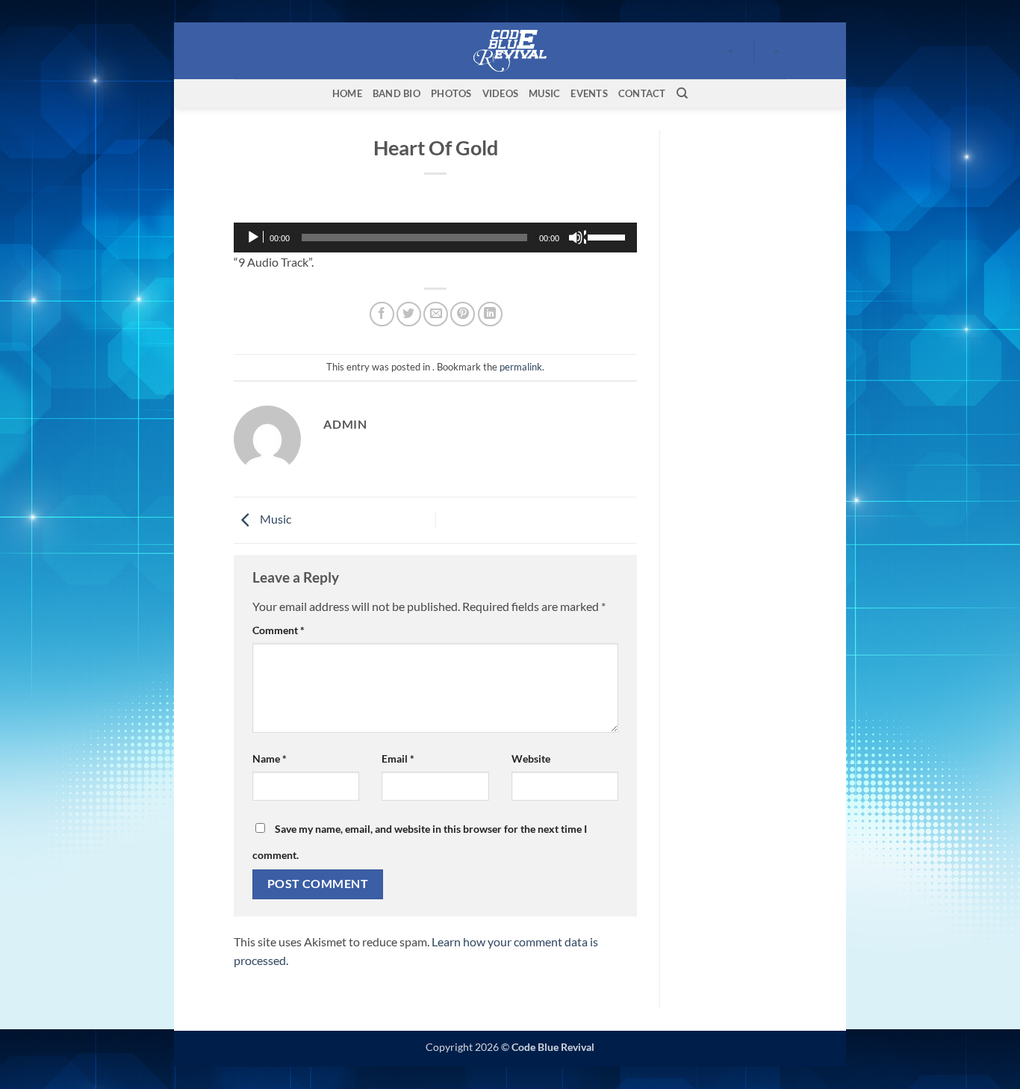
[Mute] (577, 237)
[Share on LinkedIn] (490, 314)
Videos (500, 93)
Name (269, 758)
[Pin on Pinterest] (462, 314)
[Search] (682, 93)
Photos (451, 93)
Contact (642, 93)
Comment (278, 630)
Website (530, 758)
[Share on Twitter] (409, 314)
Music (544, 93)
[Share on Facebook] (382, 314)
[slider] (608, 236)
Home (347, 93)
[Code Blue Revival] (510, 50)
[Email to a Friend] (435, 314)
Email (398, 758)
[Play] (255, 237)
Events (589, 93)
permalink (521, 367)
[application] (435, 237)
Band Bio (396, 93)
